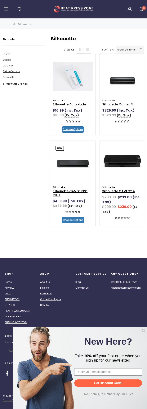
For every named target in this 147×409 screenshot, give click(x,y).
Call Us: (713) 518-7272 (124, 282)
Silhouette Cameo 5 (117, 104)
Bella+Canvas (11, 71)
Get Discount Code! (108, 383)
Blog (78, 282)
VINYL (8, 293)
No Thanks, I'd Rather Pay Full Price (108, 394)
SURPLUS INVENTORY (16, 322)
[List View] (87, 50)
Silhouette (24, 24)
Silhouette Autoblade (69, 104)
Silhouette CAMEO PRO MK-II (70, 193)
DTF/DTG (10, 305)
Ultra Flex (8, 65)
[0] (141, 9)
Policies (44, 287)
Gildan (7, 59)
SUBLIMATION (12, 299)
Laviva (7, 54)
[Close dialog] (143, 330)
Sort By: (108, 49)
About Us (45, 282)
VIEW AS (69, 49)
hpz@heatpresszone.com (126, 287)
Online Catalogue (50, 299)
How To (44, 305)
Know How (46, 293)
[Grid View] (80, 50)
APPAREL (9, 287)
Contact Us (82, 287)
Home (6, 24)
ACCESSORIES (13, 316)
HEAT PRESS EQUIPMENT (17, 310)
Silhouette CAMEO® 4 (118, 191)
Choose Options (73, 129)
